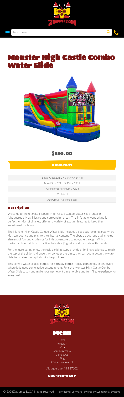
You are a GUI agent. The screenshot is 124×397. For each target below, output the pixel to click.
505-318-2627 (62, 376)
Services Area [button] (61, 351)
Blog (62, 358)
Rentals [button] (61, 343)
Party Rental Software (70, 392)
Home (62, 340)
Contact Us (62, 354)
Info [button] (61, 347)
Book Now (62, 164)
